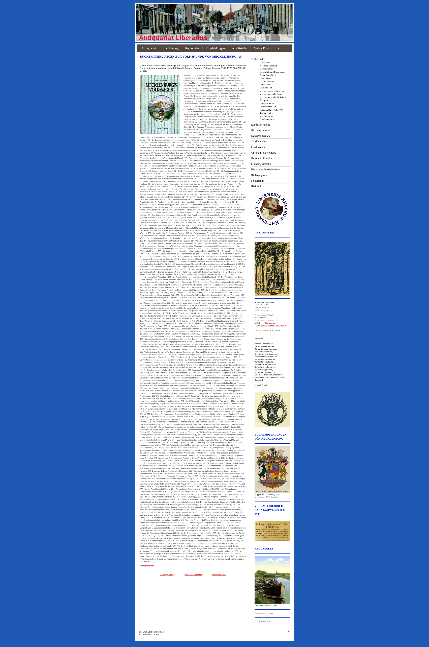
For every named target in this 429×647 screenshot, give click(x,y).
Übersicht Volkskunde (193, 574)
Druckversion (148, 632)
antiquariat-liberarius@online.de (273, 325)
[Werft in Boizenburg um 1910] (272, 580)
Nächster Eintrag (219, 574)
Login (287, 631)
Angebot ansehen (147, 566)
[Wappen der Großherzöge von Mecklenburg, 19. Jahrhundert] (272, 469)
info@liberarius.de (268, 323)
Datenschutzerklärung (264, 613)
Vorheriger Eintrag (167, 574)
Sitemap (160, 632)
